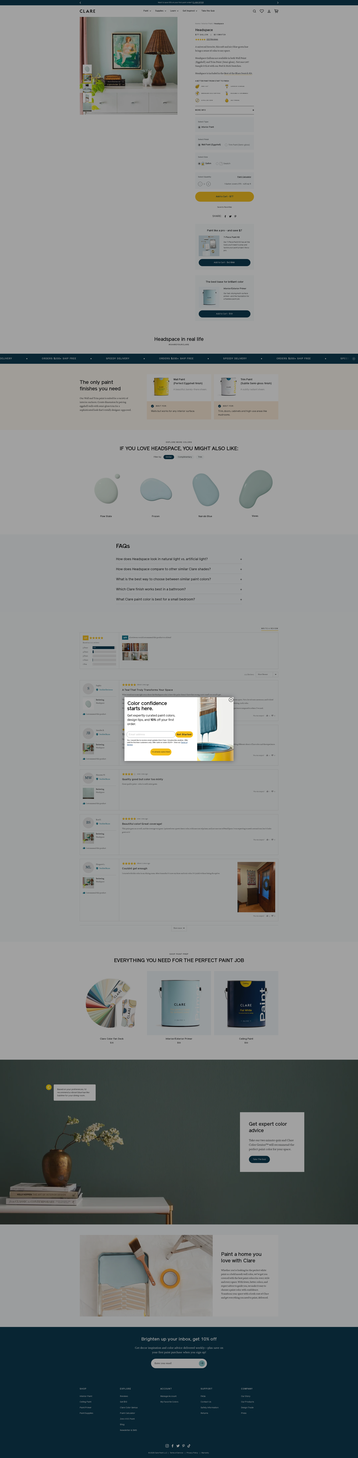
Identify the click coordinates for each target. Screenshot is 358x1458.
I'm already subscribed (161, 752)
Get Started (184, 734)
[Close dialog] (231, 700)
